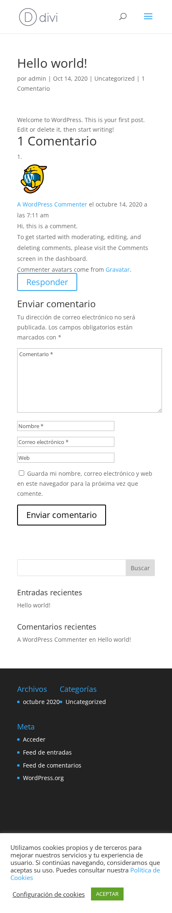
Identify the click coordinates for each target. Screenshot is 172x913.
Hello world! (34, 605)
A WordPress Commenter (52, 204)
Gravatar (118, 269)
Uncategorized (114, 78)
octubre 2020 (41, 702)
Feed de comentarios (52, 765)
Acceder (34, 739)
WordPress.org (43, 778)
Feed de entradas (47, 752)
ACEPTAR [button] (107, 894)
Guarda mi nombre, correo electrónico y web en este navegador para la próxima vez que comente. (84, 483)
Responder (47, 282)
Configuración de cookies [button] (49, 894)
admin (37, 78)
